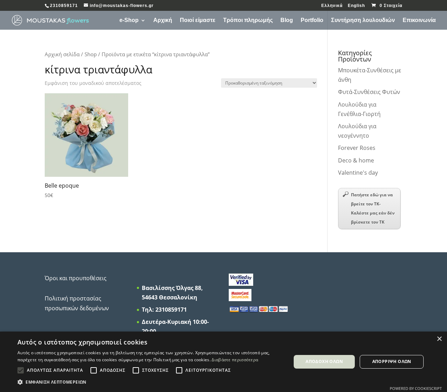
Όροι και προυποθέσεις (76, 278)
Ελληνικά (332, 5)
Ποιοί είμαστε (197, 20)
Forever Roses (356, 148)
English (356, 5)
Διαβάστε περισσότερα (235, 360)
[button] (150, 382)
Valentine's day (358, 172)
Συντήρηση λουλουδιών (363, 20)
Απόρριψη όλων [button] (391, 361)
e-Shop (129, 20)
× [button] (439, 339)
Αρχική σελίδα (62, 54)
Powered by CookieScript (416, 388)
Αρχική (162, 20)
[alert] (223, 362)
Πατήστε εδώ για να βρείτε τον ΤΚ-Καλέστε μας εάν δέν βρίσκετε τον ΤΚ (373, 208)
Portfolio (312, 20)
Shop (91, 54)
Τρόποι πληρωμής (248, 20)
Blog (286, 20)
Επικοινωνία (419, 20)
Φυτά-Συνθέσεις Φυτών (369, 92)
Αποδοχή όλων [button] (324, 361)
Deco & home (356, 160)
